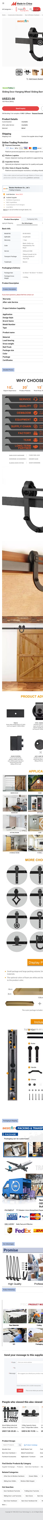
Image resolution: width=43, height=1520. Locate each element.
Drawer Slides (33, 1476)
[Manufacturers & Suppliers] (21, 4)
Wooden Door (6, 1449)
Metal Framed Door (27, 1453)
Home (4, 15)
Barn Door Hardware (8, 1453)
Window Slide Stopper (28, 1481)
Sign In (5, 210)
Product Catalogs (31, 1445)
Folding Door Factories (31, 1491)
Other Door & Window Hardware (14, 1476)
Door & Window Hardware (32, 15)
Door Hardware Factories (12, 1491)
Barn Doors (29, 1496)
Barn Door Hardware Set (29, 1501)
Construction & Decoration (15, 15)
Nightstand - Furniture (28, 1457)
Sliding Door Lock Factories (12, 1496)
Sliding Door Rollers (10, 1481)
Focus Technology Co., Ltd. (26, 1512)
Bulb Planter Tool (26, 1449)
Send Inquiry (20, 108)
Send (20, 1391)
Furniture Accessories (9, 1457)
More (4, 1505)
